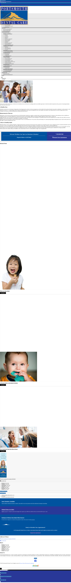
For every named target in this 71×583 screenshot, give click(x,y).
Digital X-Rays (7, 21)
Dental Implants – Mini (9, 60)
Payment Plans (5, 17)
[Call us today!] (0, 5)
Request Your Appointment (6, 1)
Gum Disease (7, 67)
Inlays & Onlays (7, 39)
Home (3, 12)
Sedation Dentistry (7, 69)
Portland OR (2, 0)
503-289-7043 (3, 2)
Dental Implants (7, 59)
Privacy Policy (22, 563)
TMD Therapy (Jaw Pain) (9, 44)
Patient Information (6, 13)
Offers (4, 15)
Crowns (6, 35)
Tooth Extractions (8, 62)
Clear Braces (7, 53)
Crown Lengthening (8, 58)
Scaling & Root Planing (8, 68)
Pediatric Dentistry (7, 50)
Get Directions (3, 572)
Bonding (6, 46)
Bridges (6, 34)
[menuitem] (36, 12)
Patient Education (7, 18)
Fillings (6, 37)
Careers (35, 558)
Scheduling (5, 14)
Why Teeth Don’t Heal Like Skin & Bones (9, 449)
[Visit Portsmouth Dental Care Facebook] (35, 561)
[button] (4, 78)
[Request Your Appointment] (0, 4)
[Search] (4, 570)
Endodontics (6, 64)
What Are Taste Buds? (5, 291)
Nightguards (7, 40)
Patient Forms (5, 16)
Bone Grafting (7, 57)
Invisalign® (7, 54)
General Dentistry (7, 33)
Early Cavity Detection (8, 23)
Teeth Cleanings (7, 43)
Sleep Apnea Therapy (6, 71)
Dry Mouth (7, 22)
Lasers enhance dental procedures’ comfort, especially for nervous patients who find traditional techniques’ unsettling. (24, 503)
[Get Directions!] (0, 574)
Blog (3, 75)
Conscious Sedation (8, 70)
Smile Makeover (7, 47)
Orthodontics (6, 52)
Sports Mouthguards (8, 42)
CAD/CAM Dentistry (8, 20)
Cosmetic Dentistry (7, 45)
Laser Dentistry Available (8, 501)
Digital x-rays (4, 511)
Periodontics (6, 66)
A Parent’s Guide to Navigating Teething (9, 383)
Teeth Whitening (8, 48)
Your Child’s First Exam (9, 51)
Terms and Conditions (30, 563)
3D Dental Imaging (8, 19)
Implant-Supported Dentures (10, 61)
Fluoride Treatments (8, 38)
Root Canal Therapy (8, 65)
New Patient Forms (3, 491)
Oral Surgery (6, 56)
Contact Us (4, 72)
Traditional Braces (8, 55)
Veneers (6, 49)
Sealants (6, 41)
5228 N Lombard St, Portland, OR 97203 (7, 479)
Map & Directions (6, 73)
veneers (33, 519)
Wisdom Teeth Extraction (9, 63)
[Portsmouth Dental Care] (35, 8)
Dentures (6, 36)
